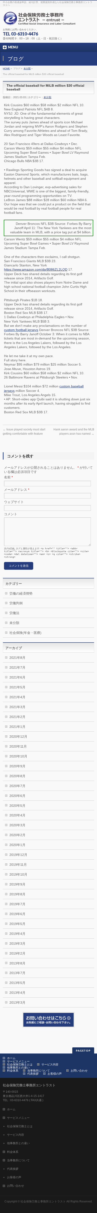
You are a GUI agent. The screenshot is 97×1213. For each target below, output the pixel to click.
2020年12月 (18, 736)
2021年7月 (17, 667)
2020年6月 (17, 796)
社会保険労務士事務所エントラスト (43, 1201)
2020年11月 (18, 746)
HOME (6, 68)
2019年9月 (17, 884)
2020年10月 (18, 756)
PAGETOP (83, 1050)
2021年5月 (17, 687)
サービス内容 (49, 1064)
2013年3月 (17, 1002)
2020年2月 (17, 835)
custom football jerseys (21, 330)
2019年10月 (18, 874)
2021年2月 (17, 717)
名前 (8, 477)
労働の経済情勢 (20, 593)
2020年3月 (17, 825)
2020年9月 (17, 766)
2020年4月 (17, 815)
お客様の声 (55, 1073)
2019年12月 (18, 855)
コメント (10, 514)
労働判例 (16, 603)
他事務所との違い (18, 1067)
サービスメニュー (18, 1061)
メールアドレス (16, 489)
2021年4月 (17, 697)
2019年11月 (18, 864)
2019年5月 (17, 924)
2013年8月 (17, 963)
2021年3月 (17, 707)
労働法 (14, 613)
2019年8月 (17, 894)
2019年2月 (17, 953)
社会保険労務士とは (19, 1064)
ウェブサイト (14, 502)
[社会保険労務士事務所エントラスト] (40, 20)
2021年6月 (17, 677)
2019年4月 (17, 934)
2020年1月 (17, 845)
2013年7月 (17, 973)
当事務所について (38, 1070)
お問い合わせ (79, 1070)
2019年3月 (17, 943)
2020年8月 (17, 776)
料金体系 (12, 1070)
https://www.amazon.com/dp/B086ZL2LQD (35, 269)
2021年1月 (17, 727)
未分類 (27, 68)
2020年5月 (17, 805)
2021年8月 (17, 657)
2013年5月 (17, 983)
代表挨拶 (33, 1073)
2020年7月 (17, 786)
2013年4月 (17, 993)
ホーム (11, 1058)
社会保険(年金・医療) (25, 633)
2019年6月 (17, 914)
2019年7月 (17, 904)
